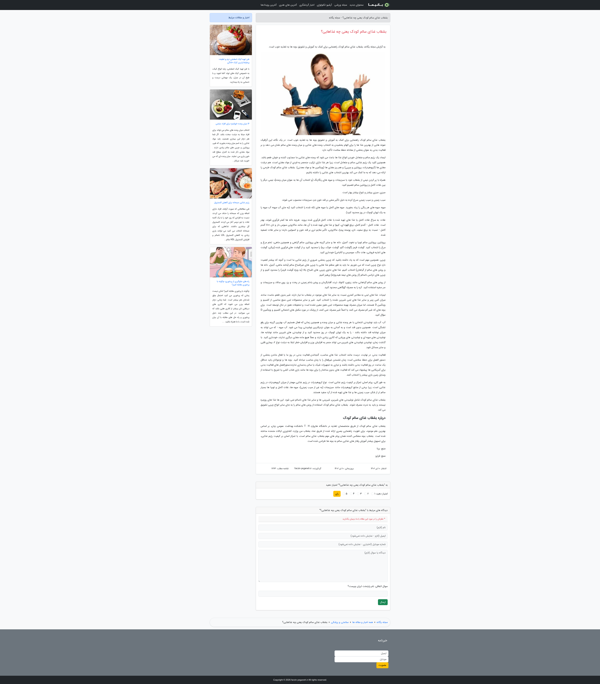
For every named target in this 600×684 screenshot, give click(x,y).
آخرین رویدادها (269, 5)
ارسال (383, 602)
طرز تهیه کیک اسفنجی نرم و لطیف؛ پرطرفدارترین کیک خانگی (234, 61)
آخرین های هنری (288, 5)
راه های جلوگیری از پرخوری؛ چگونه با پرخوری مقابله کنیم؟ (233, 283)
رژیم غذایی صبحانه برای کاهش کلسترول (231, 202)
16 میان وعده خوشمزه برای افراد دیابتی (232, 123)
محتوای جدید (356, 5)
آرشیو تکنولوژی (324, 5)
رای (337, 494)
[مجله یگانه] (378, 5)
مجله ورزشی (340, 5)
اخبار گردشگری (306, 5)
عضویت (382, 665)
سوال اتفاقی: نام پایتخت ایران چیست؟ (368, 586)
